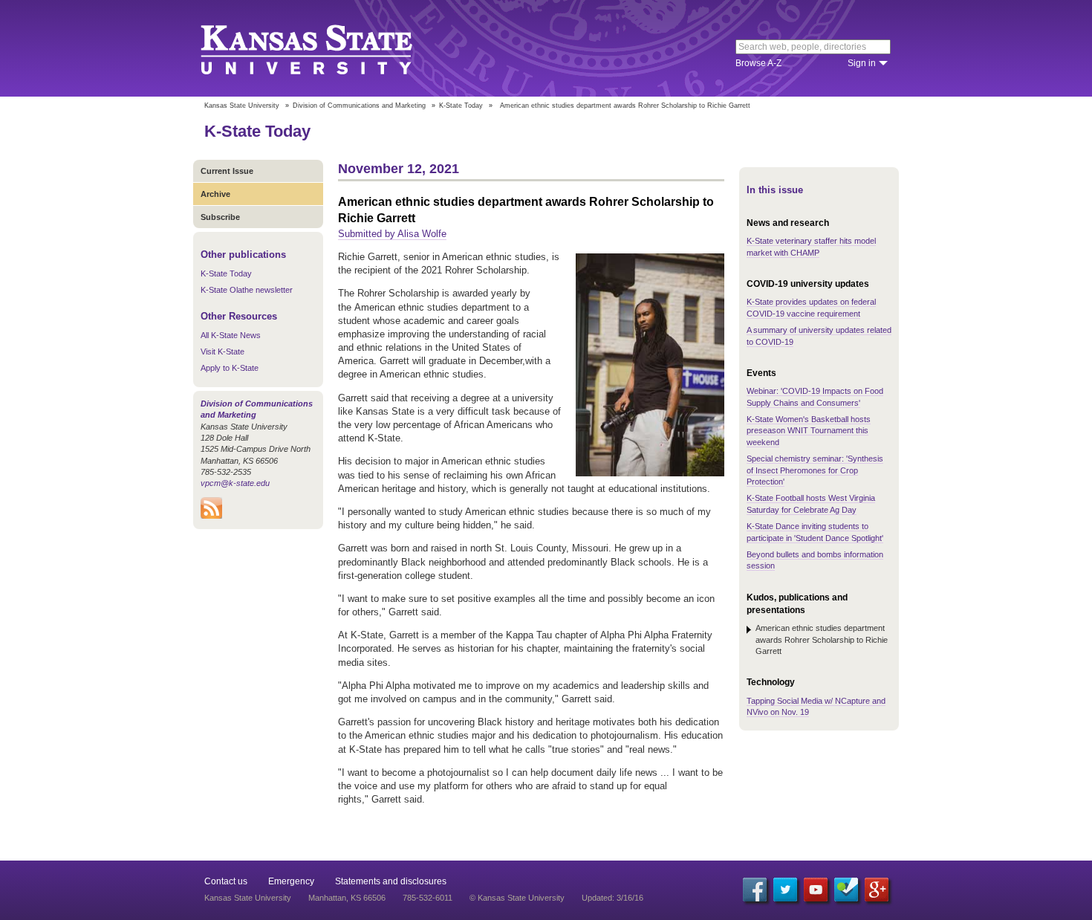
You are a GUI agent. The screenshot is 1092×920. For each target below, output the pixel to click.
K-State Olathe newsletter (247, 289)
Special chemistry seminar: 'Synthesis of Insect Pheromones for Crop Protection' (815, 470)
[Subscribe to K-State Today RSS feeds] (211, 515)
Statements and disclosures (390, 881)
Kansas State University (325, 48)
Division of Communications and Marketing (359, 105)
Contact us (225, 881)
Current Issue (227, 170)
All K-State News (231, 335)
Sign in (862, 63)
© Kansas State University (517, 897)
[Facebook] (755, 889)
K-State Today (461, 105)
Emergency (291, 881)
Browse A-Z (758, 63)
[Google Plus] (876, 889)
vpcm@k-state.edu (235, 483)
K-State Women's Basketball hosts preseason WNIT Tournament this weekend (809, 431)
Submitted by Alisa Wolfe (392, 233)
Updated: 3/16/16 (612, 897)
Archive (215, 193)
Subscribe (220, 217)
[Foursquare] (846, 889)
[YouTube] (816, 889)
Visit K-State (222, 351)
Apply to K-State (230, 367)
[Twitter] (785, 889)
